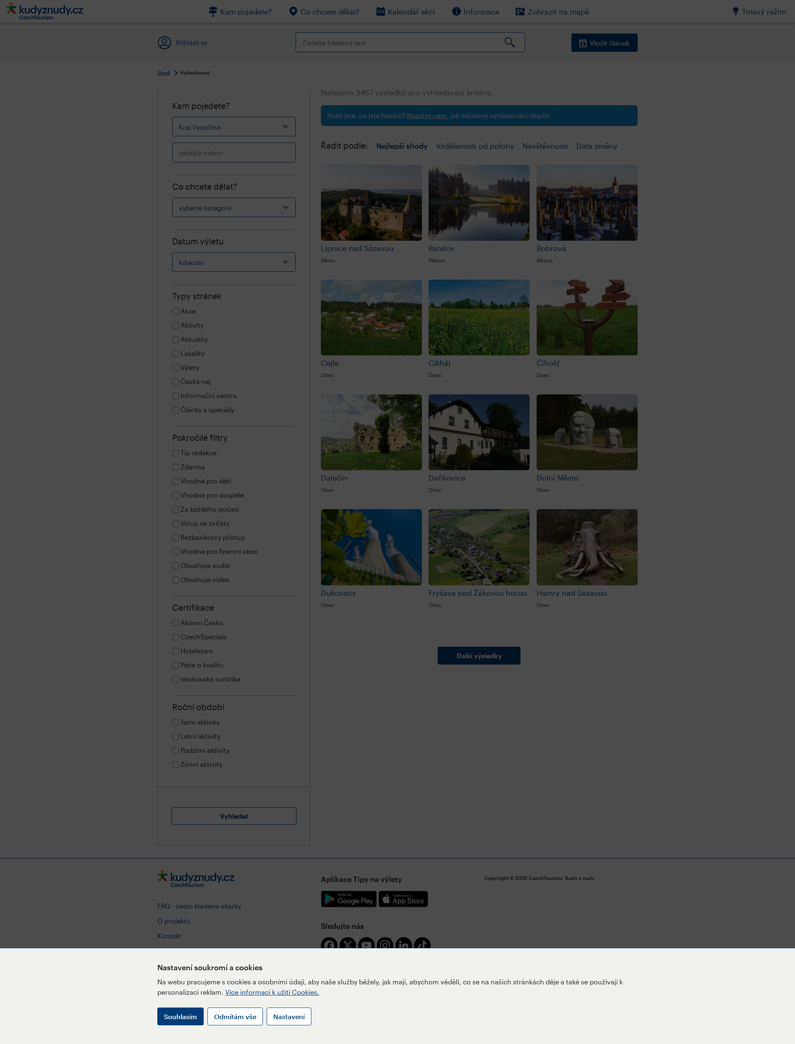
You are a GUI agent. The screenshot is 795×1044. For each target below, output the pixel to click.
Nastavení (289, 1016)
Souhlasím (180, 1016)
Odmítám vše (235, 1016)
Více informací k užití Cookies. (272, 992)
